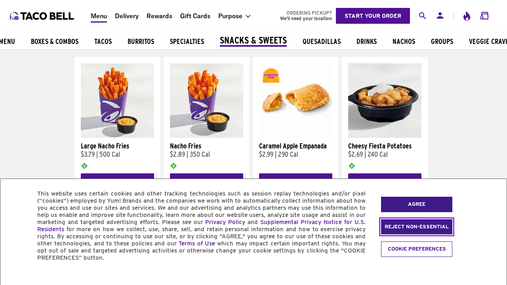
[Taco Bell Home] (43, 16)
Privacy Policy (225, 222)
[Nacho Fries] (206, 136)
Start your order (373, 16)
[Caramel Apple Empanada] (295, 136)
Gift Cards (195, 16)
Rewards (159, 16)
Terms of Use (197, 243)
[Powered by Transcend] (13, 275)
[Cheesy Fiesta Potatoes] (384, 136)
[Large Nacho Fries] (117, 136)
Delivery (127, 16)
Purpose (230, 16)
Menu (99, 16)
